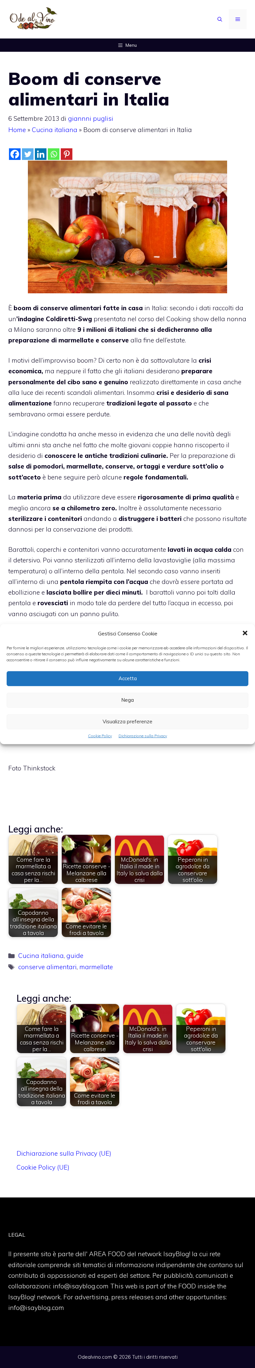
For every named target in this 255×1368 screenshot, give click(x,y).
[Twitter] (28, 154)
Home (17, 130)
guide (74, 956)
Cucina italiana (54, 130)
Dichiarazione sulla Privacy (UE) (64, 1153)
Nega (127, 700)
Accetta (128, 678)
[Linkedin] (40, 154)
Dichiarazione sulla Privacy (143, 735)
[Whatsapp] (53, 154)
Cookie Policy (100, 735)
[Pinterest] (66, 154)
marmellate (96, 967)
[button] (245, 633)
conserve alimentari (47, 967)
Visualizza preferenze (127, 721)
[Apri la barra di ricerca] (220, 19)
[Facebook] (15, 154)
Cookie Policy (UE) (43, 1167)
